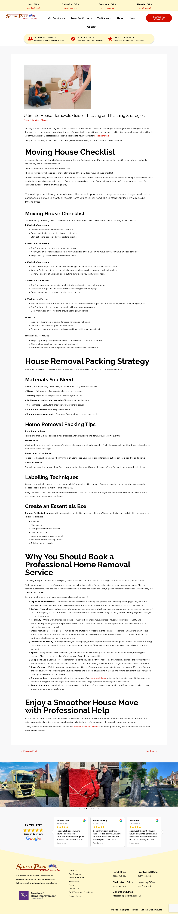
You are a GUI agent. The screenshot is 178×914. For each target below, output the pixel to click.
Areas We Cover (80, 18)
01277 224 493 (144, 876)
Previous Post (29, 751)
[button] (3, 784)
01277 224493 (107, 8)
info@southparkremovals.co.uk (127, 896)
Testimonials (104, 18)
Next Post (151, 751)
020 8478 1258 (33, 8)
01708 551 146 (144, 886)
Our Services (55, 18)
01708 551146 (145, 8)
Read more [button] (61, 843)
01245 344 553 (70, 8)
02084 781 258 (119, 876)
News (132, 18)
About (120, 18)
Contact (91, 26)
